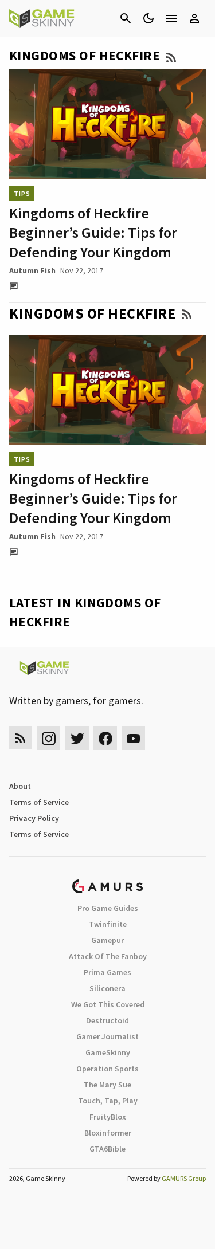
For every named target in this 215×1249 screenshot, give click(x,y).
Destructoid (107, 1020)
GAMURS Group (184, 1178)
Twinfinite (108, 924)
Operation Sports (107, 1068)
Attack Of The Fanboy (108, 956)
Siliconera (107, 988)
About (20, 786)
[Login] (194, 18)
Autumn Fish (32, 270)
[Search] (125, 18)
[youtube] (134, 738)
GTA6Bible (107, 1149)
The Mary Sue (107, 1084)
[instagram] (48, 738)
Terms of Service (39, 802)
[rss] (20, 738)
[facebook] (105, 738)
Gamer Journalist (107, 1036)
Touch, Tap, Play (108, 1100)
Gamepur (107, 940)
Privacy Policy (34, 818)
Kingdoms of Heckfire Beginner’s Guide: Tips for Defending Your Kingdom (93, 232)
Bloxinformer (107, 1133)
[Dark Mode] (148, 18)
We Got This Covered (107, 1004)
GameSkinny (107, 1052)
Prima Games (107, 972)
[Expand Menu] (171, 18)
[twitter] (77, 738)
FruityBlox (107, 1116)
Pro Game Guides (107, 908)
